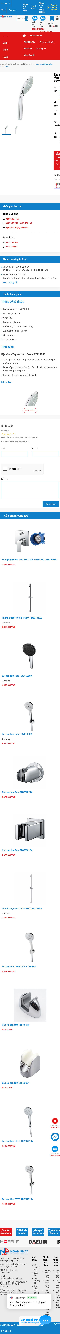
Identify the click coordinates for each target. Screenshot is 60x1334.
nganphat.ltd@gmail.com (17, 227)
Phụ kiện (28, 49)
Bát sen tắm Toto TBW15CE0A (17, 676)
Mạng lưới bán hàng (25, 7)
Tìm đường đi (37, 1280)
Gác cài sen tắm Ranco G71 (15, 1083)
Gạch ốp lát (41, 49)
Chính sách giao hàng (47, 1283)
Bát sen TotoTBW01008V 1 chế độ (19, 966)
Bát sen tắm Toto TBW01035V (17, 734)
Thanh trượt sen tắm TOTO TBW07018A (22, 908)
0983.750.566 (55, 1154)
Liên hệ (36, 1274)
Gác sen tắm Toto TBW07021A (17, 792)
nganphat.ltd (55, 1126)
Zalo (3, 10)
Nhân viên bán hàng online (42, 7)
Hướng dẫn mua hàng (48, 1273)
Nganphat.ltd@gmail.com (11, 1278)
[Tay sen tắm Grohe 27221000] (6, 130)
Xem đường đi (10, 282)
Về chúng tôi (37, 1267)
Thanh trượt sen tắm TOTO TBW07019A (22, 618)
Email (35, 449)
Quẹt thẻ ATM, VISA (58, 1293)
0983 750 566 (12, 242)
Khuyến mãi (29, 55)
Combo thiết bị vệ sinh (54, 7)
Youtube (12, 10)
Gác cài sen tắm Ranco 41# (15, 1024)
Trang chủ (24, 35)
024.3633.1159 (12, 219)
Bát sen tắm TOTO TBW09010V (17, 1141)
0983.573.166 (26, 223)
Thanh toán (33, 7)
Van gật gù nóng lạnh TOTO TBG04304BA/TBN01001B (29, 559)
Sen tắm (14, 64)
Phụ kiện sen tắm (26, 64)
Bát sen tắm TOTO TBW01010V (17, 1199)
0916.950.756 (12, 223)
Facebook (5, 3)
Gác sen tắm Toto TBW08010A (17, 850)
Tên (3, 449)
